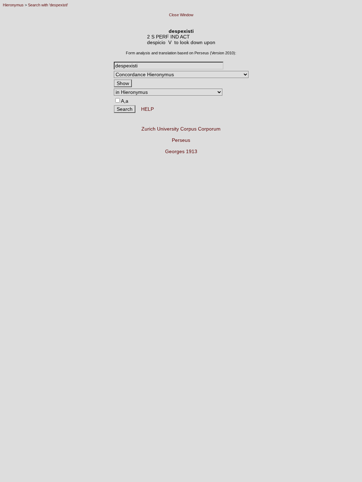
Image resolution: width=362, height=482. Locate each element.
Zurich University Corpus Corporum (181, 129)
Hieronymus (13, 5)
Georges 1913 (181, 151)
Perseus (181, 140)
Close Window (181, 15)
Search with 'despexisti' (48, 5)
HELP (144, 109)
